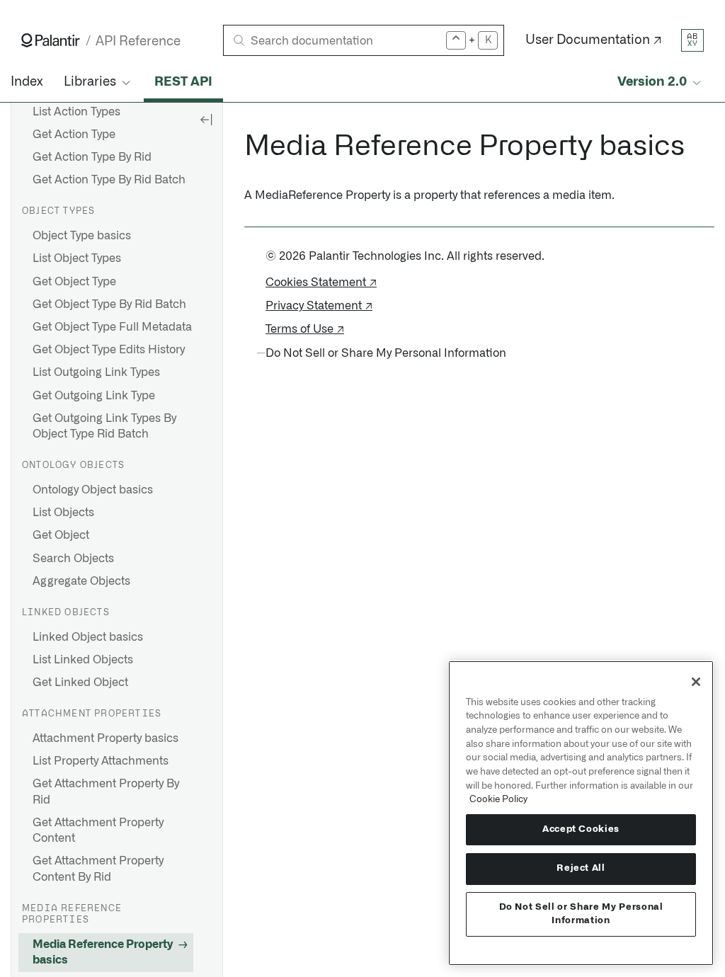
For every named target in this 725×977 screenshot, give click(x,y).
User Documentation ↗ (593, 40)
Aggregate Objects (81, 581)
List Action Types (76, 112)
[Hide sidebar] (206, 118)
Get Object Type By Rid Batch (109, 304)
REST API (183, 82)
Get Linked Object (80, 682)
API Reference (138, 41)
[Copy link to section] (236, 146)
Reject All (580, 868)
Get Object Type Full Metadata (112, 327)
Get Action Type (74, 134)
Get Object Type (74, 281)
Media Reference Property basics (103, 952)
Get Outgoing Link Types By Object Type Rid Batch (104, 426)
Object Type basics (82, 235)
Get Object (61, 535)
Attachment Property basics (105, 738)
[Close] (696, 681)
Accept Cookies (581, 829)
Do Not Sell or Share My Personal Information (581, 914)
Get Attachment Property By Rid (106, 791)
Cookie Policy (498, 799)
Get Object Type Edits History (109, 349)
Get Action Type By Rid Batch (109, 179)
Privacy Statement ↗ (319, 306)
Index (26, 82)
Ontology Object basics (93, 490)
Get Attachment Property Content (98, 830)
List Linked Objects (83, 659)
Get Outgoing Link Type (94, 395)
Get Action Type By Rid (92, 157)
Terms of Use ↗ (305, 329)
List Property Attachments (101, 761)
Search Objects (73, 558)
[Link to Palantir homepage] (50, 40)
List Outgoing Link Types (96, 372)
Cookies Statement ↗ (321, 282)
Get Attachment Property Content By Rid (98, 868)
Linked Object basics (88, 637)
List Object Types (77, 258)
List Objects (63, 512)
